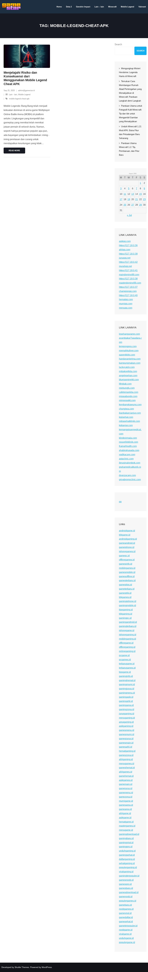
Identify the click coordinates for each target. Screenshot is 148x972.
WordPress (47, 967)
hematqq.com (126, 299)
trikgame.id (124, 535)
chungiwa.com (126, 409)
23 (144, 199)
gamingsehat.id (127, 855)
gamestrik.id (125, 593)
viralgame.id (125, 934)
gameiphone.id (126, 547)
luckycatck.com (127, 367)
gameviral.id (125, 913)
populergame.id (127, 942)
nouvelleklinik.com (128, 442)
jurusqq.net (124, 258)
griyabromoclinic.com (130, 479)
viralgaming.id (126, 871)
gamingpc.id (125, 618)
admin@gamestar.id (26, 90)
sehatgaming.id (127, 863)
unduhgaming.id (127, 851)
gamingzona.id (126, 709)
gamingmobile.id (127, 605)
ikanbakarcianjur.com (130, 413)
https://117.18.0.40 (128, 295)
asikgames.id (126, 780)
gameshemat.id (127, 767)
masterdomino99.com (130, 283)
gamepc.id (124, 555)
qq (120, 501)
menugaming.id (127, 718)
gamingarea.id (126, 705)
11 (125, 194)
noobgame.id (125, 930)
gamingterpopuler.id (129, 876)
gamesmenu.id (126, 730)
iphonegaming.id (127, 634)
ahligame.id (125, 813)
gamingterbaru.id (127, 626)
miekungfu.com (127, 388)
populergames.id (127, 901)
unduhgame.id (126, 938)
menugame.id (126, 830)
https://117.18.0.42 (128, 262)
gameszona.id (126, 755)
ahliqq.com (124, 249)
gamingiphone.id (127, 601)
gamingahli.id (126, 701)
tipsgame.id (125, 672)
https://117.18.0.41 (128, 270)
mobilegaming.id (127, 639)
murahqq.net (125, 266)
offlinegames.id (127, 559)
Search (118, 44)
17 (121, 199)
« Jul (129, 215)
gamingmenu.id (127, 693)
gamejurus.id (125, 788)
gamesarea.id (126, 805)
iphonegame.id (126, 630)
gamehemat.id (126, 776)
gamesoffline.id (127, 576)
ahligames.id (125, 772)
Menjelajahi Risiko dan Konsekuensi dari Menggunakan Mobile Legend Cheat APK (25, 78)
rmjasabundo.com (128, 396)
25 (125, 205)
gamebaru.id (125, 905)
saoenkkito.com (127, 355)
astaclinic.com (126, 458)
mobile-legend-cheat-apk (19, 99)
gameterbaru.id (126, 589)
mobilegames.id (127, 568)
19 (128, 199)
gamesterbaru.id (127, 580)
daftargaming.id (127, 859)
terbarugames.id (127, 668)
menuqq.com (125, 308)
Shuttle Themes (22, 967)
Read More (14, 150)
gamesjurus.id (126, 738)
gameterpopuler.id (128, 925)
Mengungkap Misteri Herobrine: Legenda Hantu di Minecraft (129, 72)
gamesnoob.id (126, 880)
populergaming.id (128, 867)
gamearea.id (125, 809)
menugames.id (126, 763)
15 (140, 194)
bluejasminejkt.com (129, 379)
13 (132, 194)
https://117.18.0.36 (128, 245)
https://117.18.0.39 (128, 254)
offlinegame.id (126, 643)
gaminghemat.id (127, 680)
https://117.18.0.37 (128, 287)
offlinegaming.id (127, 647)
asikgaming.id (126, 726)
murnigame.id (126, 801)
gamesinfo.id (125, 564)
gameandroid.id (127, 543)
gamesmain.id (126, 743)
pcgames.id (125, 659)
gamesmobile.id (127, 572)
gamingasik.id (126, 697)
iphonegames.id (127, 551)
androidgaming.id (128, 539)
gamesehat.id (126, 921)
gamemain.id (125, 784)
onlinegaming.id (127, 651)
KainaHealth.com (128, 446)
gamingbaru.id (126, 838)
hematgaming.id (127, 751)
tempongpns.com (128, 346)
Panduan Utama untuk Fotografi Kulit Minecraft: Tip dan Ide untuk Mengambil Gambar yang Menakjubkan (130, 114)
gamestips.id (125, 584)
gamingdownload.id (129, 834)
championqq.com (128, 291)
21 (136, 199)
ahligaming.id (126, 759)
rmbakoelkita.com (128, 371)
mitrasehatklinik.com (129, 421)
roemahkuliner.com (128, 350)
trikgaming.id (125, 614)
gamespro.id (125, 884)
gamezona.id (125, 797)
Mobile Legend (24, 94)
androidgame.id (127, 530)
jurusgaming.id (126, 713)
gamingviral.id (126, 842)
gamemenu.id (126, 792)
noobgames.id (126, 909)
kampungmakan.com (129, 363)
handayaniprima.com (129, 359)
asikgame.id (125, 817)
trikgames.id (125, 597)
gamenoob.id (125, 896)
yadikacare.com (127, 454)
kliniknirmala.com (128, 438)
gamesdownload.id (128, 892)
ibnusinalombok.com (129, 463)
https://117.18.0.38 (128, 278)
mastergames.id (127, 826)
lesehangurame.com (129, 334)
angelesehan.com (128, 375)
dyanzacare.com (127, 475)
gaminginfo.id (126, 676)
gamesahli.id (125, 747)
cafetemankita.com (128, 392)
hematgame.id (126, 822)
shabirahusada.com (129, 450)
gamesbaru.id (126, 888)
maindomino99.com (129, 274)
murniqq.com (125, 303)
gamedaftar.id (126, 917)
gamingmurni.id (127, 684)
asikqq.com (125, 241)
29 (140, 205)
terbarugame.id (126, 663)
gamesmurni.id (126, 734)
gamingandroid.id (128, 622)
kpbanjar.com (126, 425)
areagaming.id (126, 722)
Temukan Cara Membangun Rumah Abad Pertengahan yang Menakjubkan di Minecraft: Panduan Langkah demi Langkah (130, 91)
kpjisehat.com (126, 417)
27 (132, 205)
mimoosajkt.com (127, 400)
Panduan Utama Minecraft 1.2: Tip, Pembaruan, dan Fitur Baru (129, 149)
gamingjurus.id (126, 688)
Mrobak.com (125, 384)
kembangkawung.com (130, 404)
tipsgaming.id (126, 609)
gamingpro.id (125, 846)
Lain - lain (13, 94)
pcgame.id (124, 655)
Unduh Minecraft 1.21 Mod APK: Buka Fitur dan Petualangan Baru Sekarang (130, 132)
